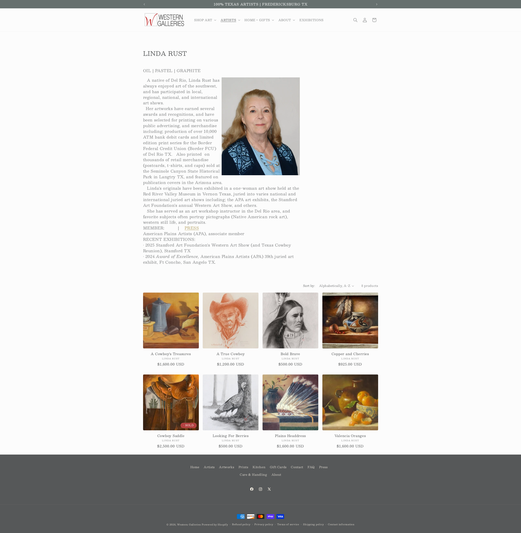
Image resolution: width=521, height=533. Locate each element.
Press (323, 467)
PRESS (192, 228)
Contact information (341, 524)
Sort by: (309, 285)
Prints (243, 467)
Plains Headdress (290, 436)
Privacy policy (263, 524)
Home (195, 467)
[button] (205, 19)
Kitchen (259, 467)
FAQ (311, 467)
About (276, 474)
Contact (297, 467)
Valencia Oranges (350, 436)
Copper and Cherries (350, 354)
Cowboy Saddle (171, 436)
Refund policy (241, 524)
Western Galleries (189, 524)
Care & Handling (253, 474)
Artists (209, 467)
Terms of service (288, 524)
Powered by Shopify (215, 524)
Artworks (226, 467)
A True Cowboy (231, 354)
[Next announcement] (376, 4)
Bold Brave (290, 354)
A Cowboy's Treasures (171, 354)
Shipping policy (313, 524)
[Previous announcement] (144, 4)
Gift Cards (278, 467)
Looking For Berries (231, 436)
